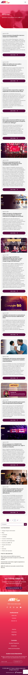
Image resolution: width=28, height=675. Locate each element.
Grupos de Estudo (6, 544)
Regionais (14, 634)
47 (17, 520)
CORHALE (4, 536)
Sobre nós (14, 615)
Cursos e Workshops (7, 538)
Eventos (14, 629)
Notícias (4, 548)
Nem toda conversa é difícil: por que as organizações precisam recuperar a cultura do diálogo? (12, 558)
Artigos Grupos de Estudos (8, 530)
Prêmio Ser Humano (7, 551)
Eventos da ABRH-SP (7, 542)
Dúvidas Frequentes (14, 643)
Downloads (14, 646)
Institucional (14, 613)
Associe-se (14, 621)
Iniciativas (14, 632)
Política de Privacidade (14, 648)
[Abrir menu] (25, 2)
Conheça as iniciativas (13, 588)
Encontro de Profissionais (8, 540)
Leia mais (13, 55)
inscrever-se (17, 661)
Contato (14, 618)
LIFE (3, 546)
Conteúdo (4, 534)
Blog (3, 532)
